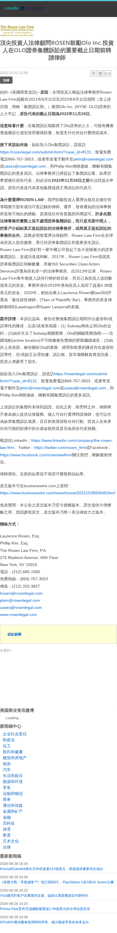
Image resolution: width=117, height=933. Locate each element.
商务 (7, 799)
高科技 (9, 823)
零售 (7, 787)
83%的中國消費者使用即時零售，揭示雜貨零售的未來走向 (44, 922)
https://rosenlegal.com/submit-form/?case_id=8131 (45, 152)
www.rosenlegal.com (18, 614)
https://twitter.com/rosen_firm (60, 447)
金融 (7, 817)
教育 (7, 835)
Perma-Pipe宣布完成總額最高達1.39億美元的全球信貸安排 (45, 909)
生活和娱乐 (13, 775)
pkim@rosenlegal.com (93, 159)
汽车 (7, 769)
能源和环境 (13, 781)
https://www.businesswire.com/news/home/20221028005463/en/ (57, 493)
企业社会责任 (15, 734)
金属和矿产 (13, 811)
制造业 (9, 740)
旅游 (7, 763)
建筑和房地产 (15, 757)
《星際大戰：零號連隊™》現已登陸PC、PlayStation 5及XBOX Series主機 (57, 882)
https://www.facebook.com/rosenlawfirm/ (36, 455)
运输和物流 (13, 793)
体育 (7, 829)
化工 (7, 746)
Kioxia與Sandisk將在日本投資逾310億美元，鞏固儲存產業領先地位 (51, 869)
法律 (6, 80)
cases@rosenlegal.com (25, 166)
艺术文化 (11, 841)
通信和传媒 (13, 805)
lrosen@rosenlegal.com (21, 593)
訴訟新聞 (14, 634)
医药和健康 (13, 752)
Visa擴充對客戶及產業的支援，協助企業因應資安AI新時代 (44, 896)
